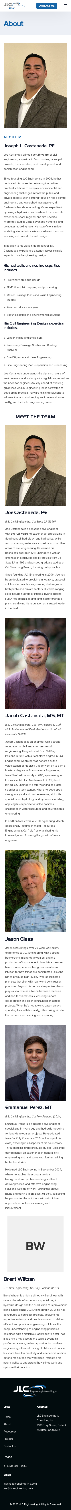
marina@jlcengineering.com (20, 1483)
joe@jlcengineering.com (18, 1488)
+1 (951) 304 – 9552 (15, 1465)
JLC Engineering (28, 1504)
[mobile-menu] (64, 6)
